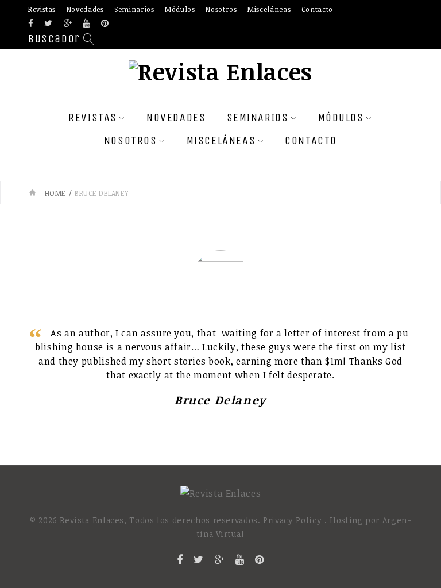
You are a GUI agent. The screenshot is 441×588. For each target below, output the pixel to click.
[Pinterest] (105, 23)
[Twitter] (48, 23)
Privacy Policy (292, 519)
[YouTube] (87, 23)
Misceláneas (269, 9)
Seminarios (134, 9)
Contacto (317, 9)
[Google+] (68, 23)
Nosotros (221, 9)
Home (55, 193)
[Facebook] (31, 23)
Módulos (180, 9)
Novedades (85, 9)
